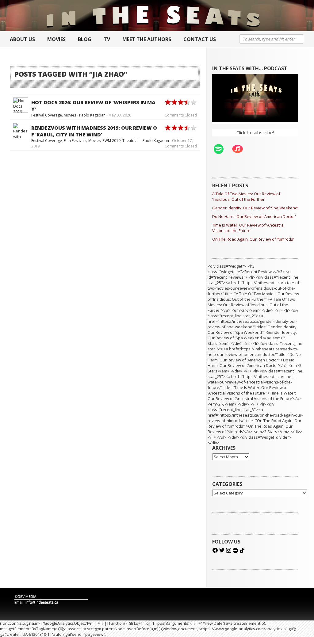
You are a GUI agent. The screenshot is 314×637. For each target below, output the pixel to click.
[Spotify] (221, 149)
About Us (22, 39)
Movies (56, 39)
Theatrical (131, 140)
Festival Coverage (46, 115)
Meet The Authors (146, 39)
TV (107, 39)
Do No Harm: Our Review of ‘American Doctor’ (254, 216)
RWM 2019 (111, 140)
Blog (84, 39)
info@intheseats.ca (41, 602)
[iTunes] (240, 149)
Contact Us (199, 39)
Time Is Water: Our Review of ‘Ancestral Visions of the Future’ (248, 227)
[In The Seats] (154, 15)
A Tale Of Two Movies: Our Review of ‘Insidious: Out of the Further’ (246, 196)
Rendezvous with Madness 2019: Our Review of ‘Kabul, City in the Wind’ (94, 131)
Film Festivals (75, 140)
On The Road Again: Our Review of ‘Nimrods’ (253, 239)
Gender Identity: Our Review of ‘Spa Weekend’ (255, 208)
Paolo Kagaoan (92, 115)
